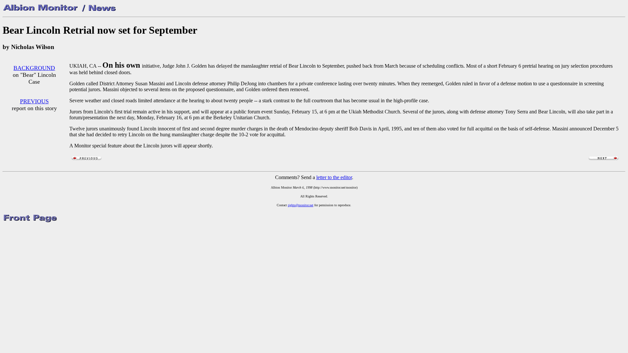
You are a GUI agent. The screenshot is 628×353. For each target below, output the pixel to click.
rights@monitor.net (300, 205)
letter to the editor (334, 177)
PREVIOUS (34, 101)
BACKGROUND (34, 68)
